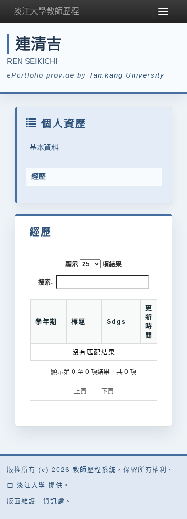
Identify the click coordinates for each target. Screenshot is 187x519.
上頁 (80, 391)
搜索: (45, 282)
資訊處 (54, 500)
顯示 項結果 (93, 263)
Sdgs (116, 321)
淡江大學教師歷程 (46, 11)
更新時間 (149, 321)
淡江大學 (31, 485)
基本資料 (44, 147)
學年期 (46, 321)
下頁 (107, 391)
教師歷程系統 (94, 469)
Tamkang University (127, 75)
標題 (78, 321)
